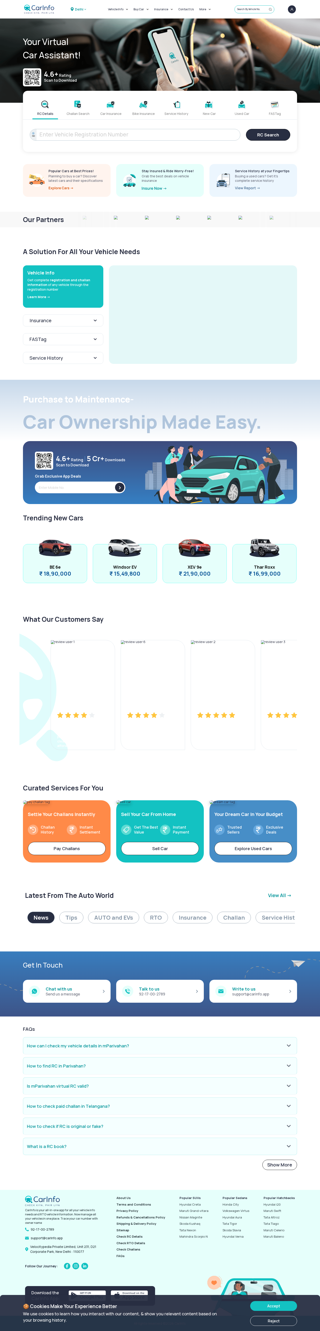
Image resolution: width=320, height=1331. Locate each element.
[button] (203, 315)
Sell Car (160, 848)
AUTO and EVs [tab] (113, 917)
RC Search (268, 135)
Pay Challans (67, 848)
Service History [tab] (283, 917)
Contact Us (186, 9)
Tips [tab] (71, 917)
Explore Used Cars (253, 848)
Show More (279, 1165)
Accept (273, 1306)
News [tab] (40, 917)
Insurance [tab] (192, 917)
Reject (274, 1321)
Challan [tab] (234, 917)
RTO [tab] (156, 917)
